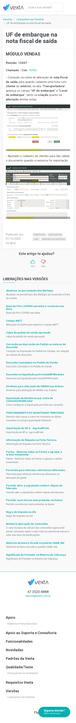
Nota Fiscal (39, 234)
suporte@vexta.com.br (38, 595)
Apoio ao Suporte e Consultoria (31, 633)
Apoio (10, 617)
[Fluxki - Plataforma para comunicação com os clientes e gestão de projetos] (38, 712)
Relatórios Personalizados (22, 623)
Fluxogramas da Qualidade (22, 673)
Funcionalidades (19, 641)
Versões (7, 19)
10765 (32, 70)
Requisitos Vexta (19, 682)
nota (36, 239)
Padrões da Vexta (20, 658)
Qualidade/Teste (19, 667)
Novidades (14, 650)
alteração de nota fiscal (53, 239)
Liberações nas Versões (30, 19)
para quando (55, 234)
